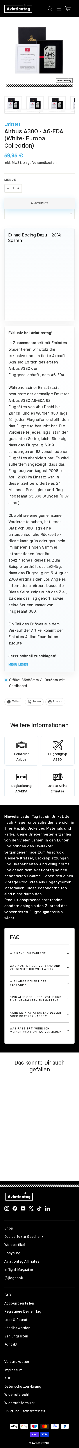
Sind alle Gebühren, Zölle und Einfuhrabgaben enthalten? (35, 999)
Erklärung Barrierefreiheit (24, 1411)
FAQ (7, 1295)
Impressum (13, 1370)
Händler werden (17, 1328)
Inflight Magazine (18, 1270)
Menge (10, 180)
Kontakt (11, 1344)
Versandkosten (44, 163)
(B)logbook (13, 1278)
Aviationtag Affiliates (21, 1262)
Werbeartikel (14, 1245)
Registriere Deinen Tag (22, 1312)
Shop (8, 1228)
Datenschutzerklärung (22, 1387)
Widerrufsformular (19, 1403)
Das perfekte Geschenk (23, 1237)
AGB (7, 1378)
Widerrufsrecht (17, 1395)
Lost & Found (15, 1320)
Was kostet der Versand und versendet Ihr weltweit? (35, 968)
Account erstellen (19, 1303)
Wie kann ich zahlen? (28, 953)
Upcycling (12, 1253)
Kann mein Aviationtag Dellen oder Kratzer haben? (35, 1014)
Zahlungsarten (16, 1336)
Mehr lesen (18, 664)
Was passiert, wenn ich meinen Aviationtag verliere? (35, 1030)
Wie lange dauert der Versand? (28, 983)
